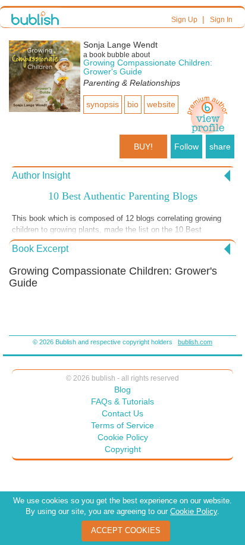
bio (133, 104)
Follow (186, 146)
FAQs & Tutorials (122, 401)
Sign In (221, 19)
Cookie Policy (123, 437)
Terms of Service (122, 425)
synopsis (102, 104)
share (220, 146)
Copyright (123, 449)
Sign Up (184, 19)
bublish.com (195, 341)
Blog (122, 389)
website (161, 104)
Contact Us (122, 413)
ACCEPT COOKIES (126, 530)
